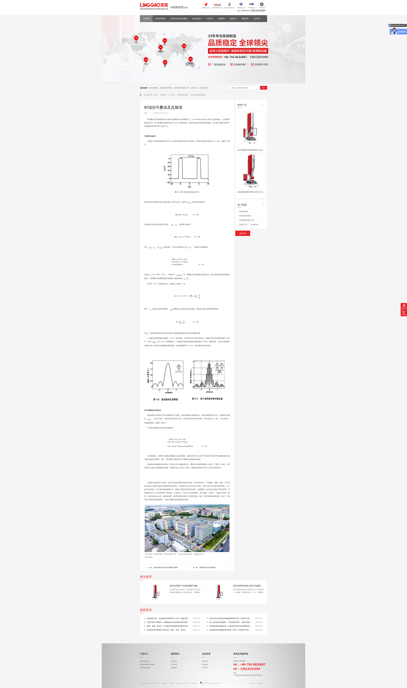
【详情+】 (197, 592)
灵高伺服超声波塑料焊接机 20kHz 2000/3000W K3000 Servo (251, 150)
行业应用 (209, 19)
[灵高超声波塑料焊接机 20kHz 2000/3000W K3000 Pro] (251, 171)
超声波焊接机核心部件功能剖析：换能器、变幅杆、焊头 (248, 585)
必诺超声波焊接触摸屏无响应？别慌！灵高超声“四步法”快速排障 (230, 630)
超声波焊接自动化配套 (178, 19)
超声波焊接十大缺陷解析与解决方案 (185, 585)
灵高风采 (205, 661)
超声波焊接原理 (183, 95)
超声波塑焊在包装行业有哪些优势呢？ (166, 567)
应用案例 (221, 19)
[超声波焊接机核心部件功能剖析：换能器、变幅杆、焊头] (218, 592)
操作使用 (174, 661)
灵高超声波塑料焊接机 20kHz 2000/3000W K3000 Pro (251, 192)
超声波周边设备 (145, 667)
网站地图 (194, 683)
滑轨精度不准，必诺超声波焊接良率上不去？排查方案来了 (168, 618)
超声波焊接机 (160, 19)
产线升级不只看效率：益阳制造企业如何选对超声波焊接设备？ (168, 622)
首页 (156, 95)
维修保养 (174, 667)
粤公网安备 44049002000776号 (212, 683)
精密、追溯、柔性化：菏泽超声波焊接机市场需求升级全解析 (168, 626)
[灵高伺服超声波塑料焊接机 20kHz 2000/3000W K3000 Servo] (251, 129)
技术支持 (172, 95)
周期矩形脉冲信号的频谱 (207, 567)
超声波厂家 (194, 88)
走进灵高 (257, 19)
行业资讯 (174, 664)
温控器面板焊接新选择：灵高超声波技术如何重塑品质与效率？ (230, 626)
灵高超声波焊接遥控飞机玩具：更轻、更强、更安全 (166, 630)
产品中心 (144, 654)
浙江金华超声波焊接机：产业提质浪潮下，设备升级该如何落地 (230, 622)
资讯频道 (163, 95)
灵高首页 (146, 19)
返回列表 (242, 233)
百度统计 (260, 683)
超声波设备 (196, 19)
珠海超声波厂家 (199, 554)
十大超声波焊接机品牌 (185, 554)
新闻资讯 (233, 19)
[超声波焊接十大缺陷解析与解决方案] (154, 592)
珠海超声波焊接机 (166, 88)
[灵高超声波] (203, 83)
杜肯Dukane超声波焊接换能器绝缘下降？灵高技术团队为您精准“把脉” (230, 618)
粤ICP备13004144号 (182, 683)
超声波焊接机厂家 (170, 554)
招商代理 (245, 19)
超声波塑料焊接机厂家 (181, 88)
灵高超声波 (204, 88)
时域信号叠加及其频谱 (198, 95)
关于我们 (205, 667)
